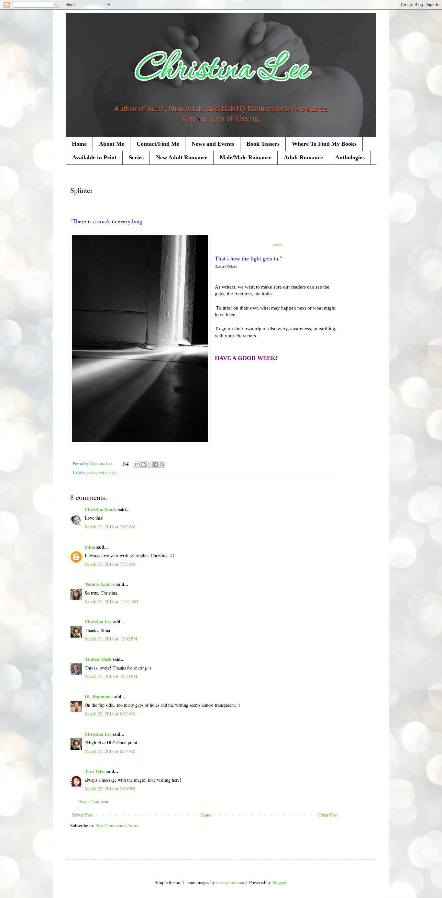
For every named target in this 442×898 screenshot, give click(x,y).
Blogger (279, 882)
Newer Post (82, 815)
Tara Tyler (95, 771)
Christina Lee (98, 621)
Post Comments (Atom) (117, 825)
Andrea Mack (98, 659)
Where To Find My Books (324, 144)
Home (79, 144)
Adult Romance (303, 157)
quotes (91, 472)
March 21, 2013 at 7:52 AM (110, 564)
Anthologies (350, 157)
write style (108, 472)
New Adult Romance (181, 157)
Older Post (328, 815)
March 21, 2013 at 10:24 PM (111, 676)
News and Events (213, 144)
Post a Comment (93, 801)
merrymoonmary (231, 882)
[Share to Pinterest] (162, 464)
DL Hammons (98, 696)
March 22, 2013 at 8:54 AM (110, 751)
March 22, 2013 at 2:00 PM (110, 789)
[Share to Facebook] (155, 464)
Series (136, 157)
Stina (90, 547)
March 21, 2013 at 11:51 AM (111, 601)
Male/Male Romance (245, 157)
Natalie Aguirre (100, 584)
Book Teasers (263, 144)
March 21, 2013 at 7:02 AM (110, 526)
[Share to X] (149, 464)
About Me (111, 144)
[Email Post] (125, 463)
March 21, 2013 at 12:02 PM (111, 639)
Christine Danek (101, 509)
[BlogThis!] (143, 464)
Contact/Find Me (158, 144)
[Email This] (137, 464)
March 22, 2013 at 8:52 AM (110, 714)
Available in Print (94, 157)
